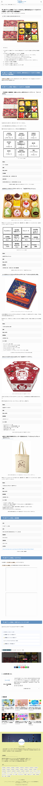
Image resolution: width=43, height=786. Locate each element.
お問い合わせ (18, 781)
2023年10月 (22, 767)
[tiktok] (22, 685)
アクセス (34, 771)
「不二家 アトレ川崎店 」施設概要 (10, 61)
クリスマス (20, 772)
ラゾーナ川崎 (15, 774)
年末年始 (37, 774)
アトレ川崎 (4, 13)
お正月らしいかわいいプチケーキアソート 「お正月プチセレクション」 (18, 56)
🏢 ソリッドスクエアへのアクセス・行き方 (21, 640)
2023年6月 (3, 767)
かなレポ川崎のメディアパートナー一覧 (21, 782)
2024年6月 (21, 769)
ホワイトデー (4, 774)
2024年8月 (30, 769)
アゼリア (38, 771)
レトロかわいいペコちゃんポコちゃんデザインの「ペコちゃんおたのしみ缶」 (19, 57)
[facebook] (16, 685)
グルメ (24, 772)
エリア (12, 772)
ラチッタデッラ (20, 774)
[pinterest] (22, 779)
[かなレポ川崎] (21, 2)
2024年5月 (17, 769)
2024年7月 (26, 769)
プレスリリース (9, 13)
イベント (8, 772)
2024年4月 (12, 769)
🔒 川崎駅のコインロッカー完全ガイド (21, 637)
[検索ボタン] (41, 2)
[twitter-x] (18, 685)
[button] (15, 667)
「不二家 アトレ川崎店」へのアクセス (11, 63)
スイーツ (27, 772)
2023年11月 (26, 767)
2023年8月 (12, 767)
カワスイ (15, 772)
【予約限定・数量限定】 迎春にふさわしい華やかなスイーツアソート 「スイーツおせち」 (21, 54)
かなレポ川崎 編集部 (7, 685)
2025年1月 (18, 771)
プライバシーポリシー (11, 781)
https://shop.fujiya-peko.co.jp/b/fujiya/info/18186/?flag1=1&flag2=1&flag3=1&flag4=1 (18, 549)
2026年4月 (27, 771)
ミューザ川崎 (9, 774)
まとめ (31, 771)
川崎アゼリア (30, 774)
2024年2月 (3, 769)
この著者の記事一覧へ (27, 688)
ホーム (6, 781)
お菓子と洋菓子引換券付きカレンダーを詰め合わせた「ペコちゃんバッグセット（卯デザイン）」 (22, 60)
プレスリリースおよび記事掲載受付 (32, 781)
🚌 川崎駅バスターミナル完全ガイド (21, 634)
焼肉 (5, 776)
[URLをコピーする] (28, 667)
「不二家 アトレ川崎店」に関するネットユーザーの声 (13, 64)
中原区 (25, 774)
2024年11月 (9, 771)
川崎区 (12, 13)
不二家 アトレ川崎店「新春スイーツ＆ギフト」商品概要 (14, 53)
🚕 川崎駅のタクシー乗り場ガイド (21, 643)
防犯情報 (8, 776)
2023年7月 (8, 767)
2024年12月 (13, 771)
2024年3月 (8, 769)
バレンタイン (32, 772)
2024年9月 (35, 769)
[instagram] (20, 685)
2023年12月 (31, 767)
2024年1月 (36, 767)
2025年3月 (22, 771)
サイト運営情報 (23, 781)
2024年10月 (4, 771)
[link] (15, 685)
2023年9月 (17, 767)
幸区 (3, 776)
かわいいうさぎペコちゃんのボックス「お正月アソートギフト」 (16, 58)
